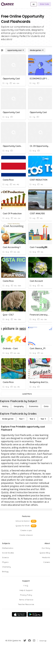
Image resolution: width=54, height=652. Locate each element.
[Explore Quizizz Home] (7, 4)
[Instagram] (34, 640)
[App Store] (19, 614)
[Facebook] (29, 640)
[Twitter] (24, 640)
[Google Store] (35, 614)
